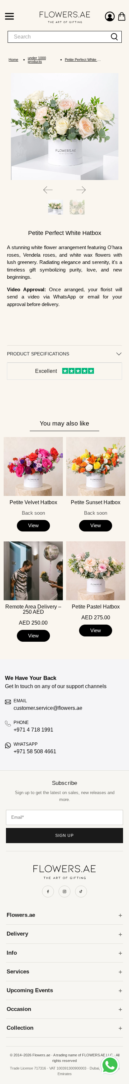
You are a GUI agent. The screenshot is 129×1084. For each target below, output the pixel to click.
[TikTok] (81, 891)
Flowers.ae (21, 915)
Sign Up (64, 835)
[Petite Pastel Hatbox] (95, 570)
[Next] (81, 190)
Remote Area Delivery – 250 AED (33, 609)
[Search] (115, 37)
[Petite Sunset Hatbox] (95, 466)
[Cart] (122, 16)
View (33, 525)
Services (18, 971)
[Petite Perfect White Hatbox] (64, 126)
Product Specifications (38, 353)
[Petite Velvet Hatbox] (33, 466)
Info (12, 953)
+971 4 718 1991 (33, 730)
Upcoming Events (30, 990)
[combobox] (58, 37)
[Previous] (48, 190)
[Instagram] (64, 891)
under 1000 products (37, 60)
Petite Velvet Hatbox (33, 502)
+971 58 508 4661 (35, 751)
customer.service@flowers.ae (48, 708)
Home (13, 60)
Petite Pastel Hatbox (96, 606)
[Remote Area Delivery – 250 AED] (33, 570)
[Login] (109, 17)
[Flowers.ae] (58, 17)
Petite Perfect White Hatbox (83, 60)
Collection (20, 1028)
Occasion (19, 1009)
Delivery (17, 934)
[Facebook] (48, 891)
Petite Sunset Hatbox (95, 502)
